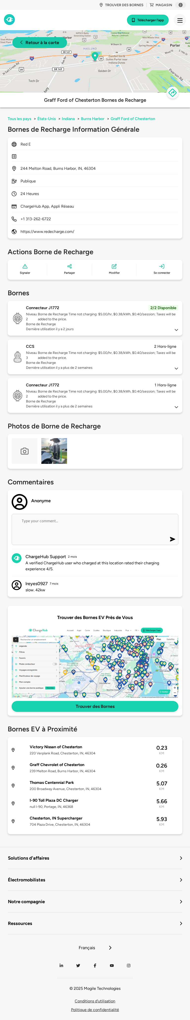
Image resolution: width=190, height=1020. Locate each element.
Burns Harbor (92, 118)
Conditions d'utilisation (95, 1001)
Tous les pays (19, 118)
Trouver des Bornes (95, 706)
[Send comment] (172, 539)
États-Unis (46, 118)
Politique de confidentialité (95, 1009)
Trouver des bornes (124, 5)
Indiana (68, 118)
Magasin (164, 5)
